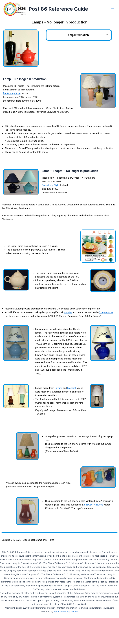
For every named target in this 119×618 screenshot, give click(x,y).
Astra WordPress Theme (66, 611)
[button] (107, 35)
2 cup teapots (106, 312)
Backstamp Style (11, 93)
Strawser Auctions (93, 504)
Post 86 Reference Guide (58, 9)
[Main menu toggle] (112, 9)
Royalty (58, 388)
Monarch (71, 388)
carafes (68, 312)
